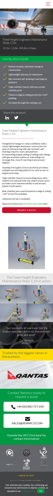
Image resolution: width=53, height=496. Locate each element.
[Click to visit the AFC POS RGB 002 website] (26, 463)
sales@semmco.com (27, 423)
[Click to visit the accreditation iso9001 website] (10, 452)
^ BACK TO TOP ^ (26, 475)
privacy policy (28, 491)
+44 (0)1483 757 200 (30, 406)
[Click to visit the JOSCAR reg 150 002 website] (43, 463)
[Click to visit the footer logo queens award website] (43, 452)
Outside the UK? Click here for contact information (26, 436)
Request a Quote (26, 210)
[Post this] (7, 117)
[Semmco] (4, 4)
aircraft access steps (33, 203)
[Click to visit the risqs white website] (10, 464)
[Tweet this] (16, 117)
